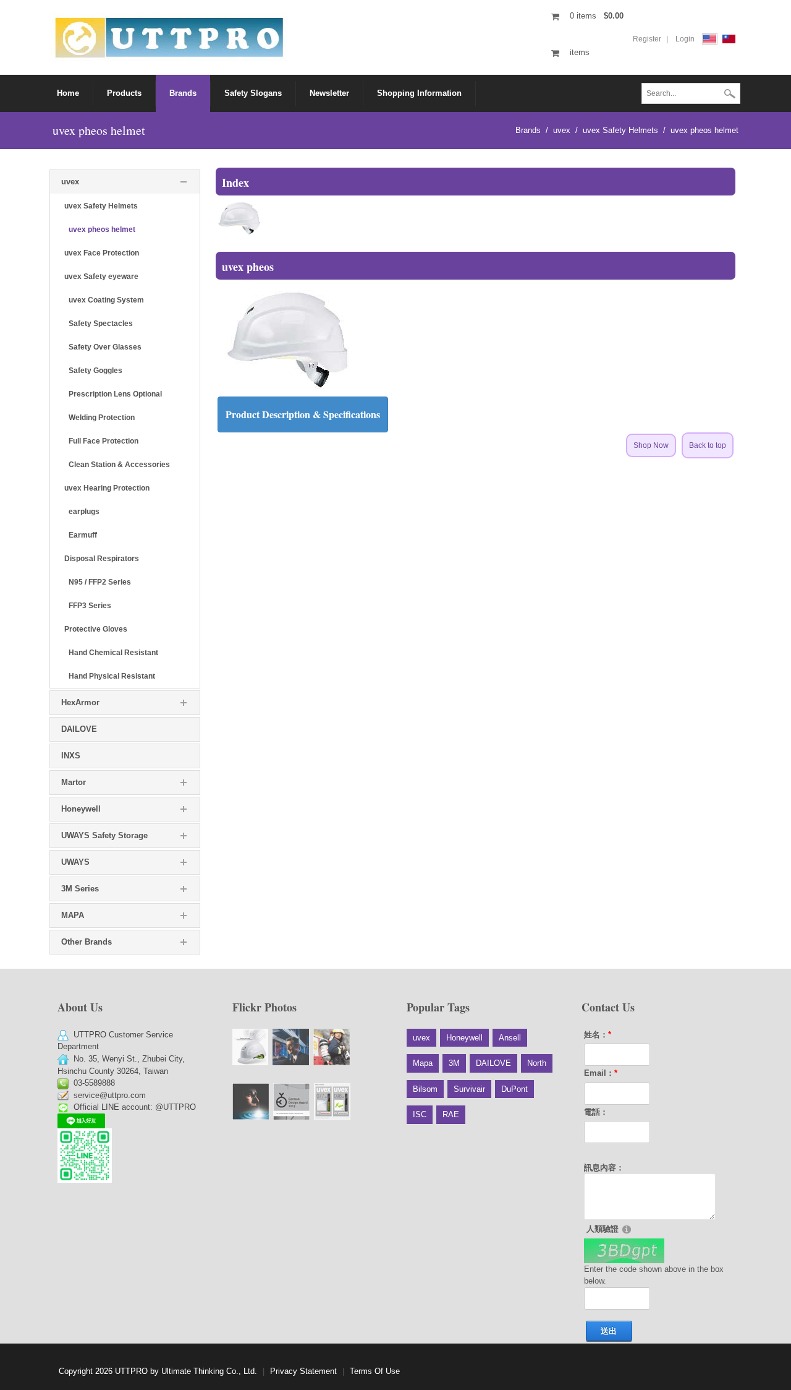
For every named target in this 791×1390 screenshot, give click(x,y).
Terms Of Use (375, 1371)
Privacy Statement (303, 1371)
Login (685, 39)
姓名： (597, 1034)
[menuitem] (124, 93)
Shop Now (651, 445)
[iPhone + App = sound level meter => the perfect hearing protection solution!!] (332, 1101)
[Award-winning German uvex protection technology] (291, 1101)
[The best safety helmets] (250, 1047)
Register (647, 39)
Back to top (707, 445)
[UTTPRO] (169, 36)
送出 (609, 1331)
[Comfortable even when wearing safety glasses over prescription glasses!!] (291, 1047)
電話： (596, 1112)
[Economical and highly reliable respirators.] (331, 1047)
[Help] (626, 1228)
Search (729, 94)
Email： (600, 1073)
